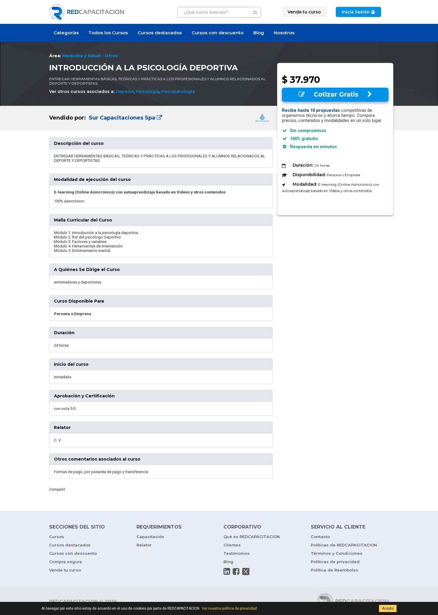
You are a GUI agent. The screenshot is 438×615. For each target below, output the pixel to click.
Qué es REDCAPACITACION (251, 536)
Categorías (66, 32)
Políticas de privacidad (335, 561)
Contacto (320, 536)
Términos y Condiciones (336, 553)
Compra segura (65, 561)
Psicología (147, 91)
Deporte (125, 91)
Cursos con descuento (217, 32)
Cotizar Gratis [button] (336, 94)
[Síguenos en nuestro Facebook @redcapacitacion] (236, 571)
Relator (144, 545)
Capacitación (150, 536)
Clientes (232, 545)
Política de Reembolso (334, 570)
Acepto (388, 608)
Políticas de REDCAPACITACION (344, 545)
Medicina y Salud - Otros (90, 55)
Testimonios (236, 553)
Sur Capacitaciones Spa (122, 117)
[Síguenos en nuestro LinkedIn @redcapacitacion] (226, 571)
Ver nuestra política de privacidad (229, 608)
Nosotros (284, 32)
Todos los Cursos (108, 32)
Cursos (56, 536)
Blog (258, 32)
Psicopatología (178, 91)
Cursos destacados (160, 32)
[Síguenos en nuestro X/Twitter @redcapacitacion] (246, 571)
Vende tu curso (65, 570)
